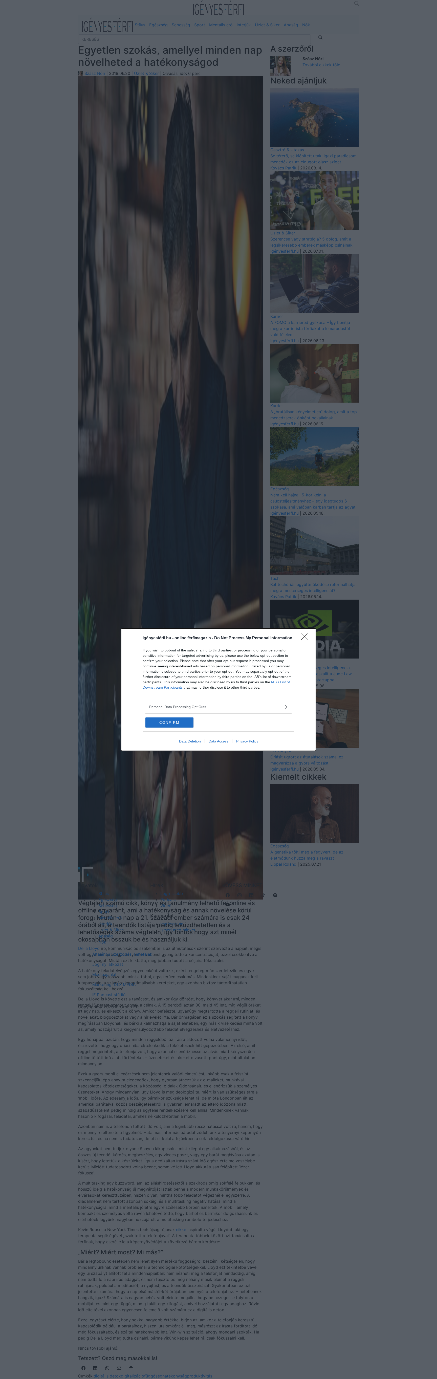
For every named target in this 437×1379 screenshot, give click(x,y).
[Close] (306, 638)
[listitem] (218, 707)
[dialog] (218, 689)
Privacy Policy (247, 741)
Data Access (218, 741)
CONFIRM (169, 722)
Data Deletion (190, 741)
